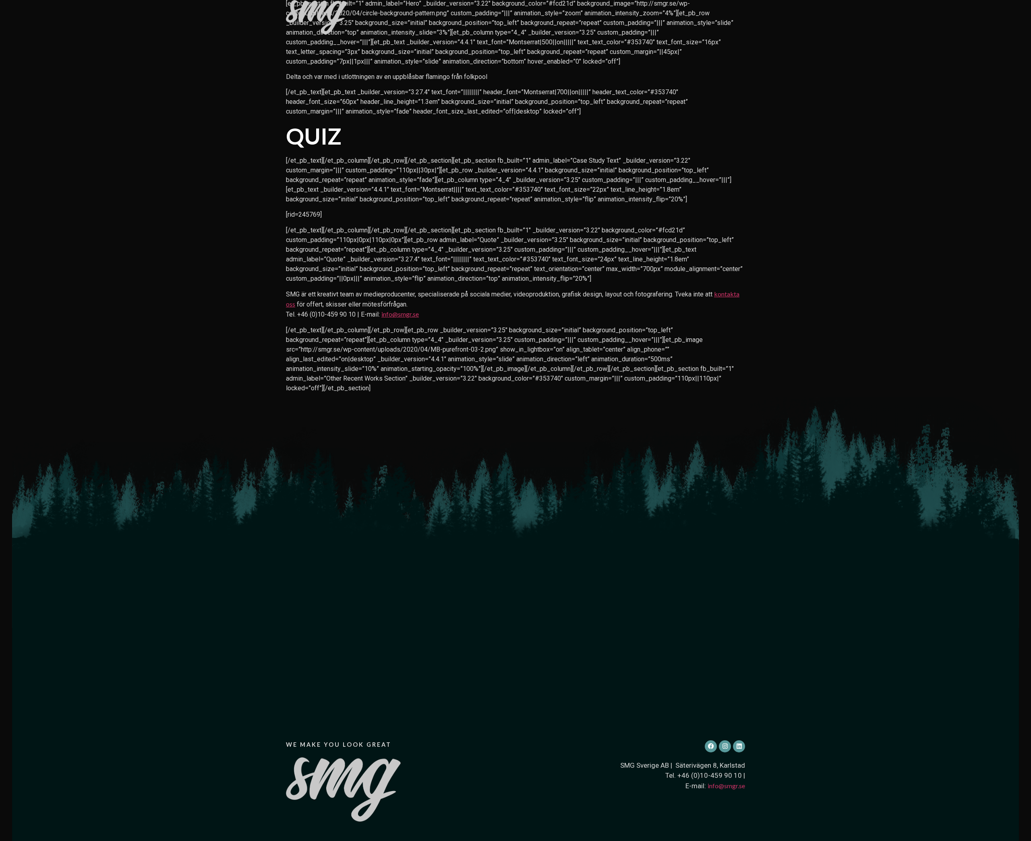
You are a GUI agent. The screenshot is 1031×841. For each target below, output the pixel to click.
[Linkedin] (739, 746)
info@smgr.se (400, 314)
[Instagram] (725, 746)
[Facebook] (711, 746)
